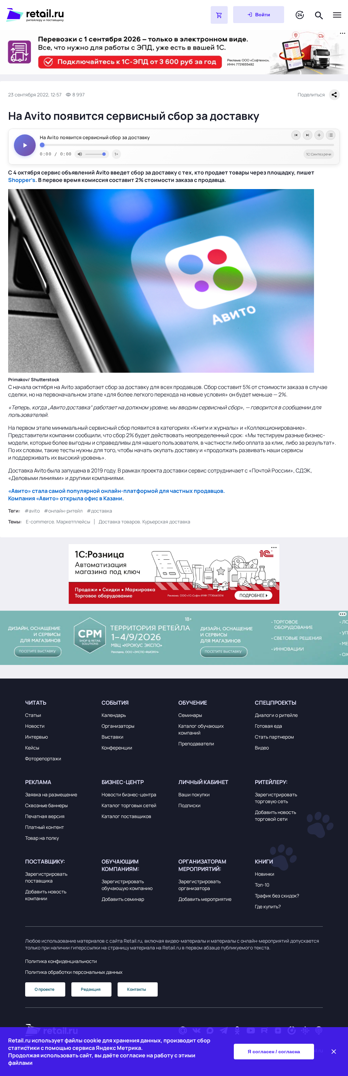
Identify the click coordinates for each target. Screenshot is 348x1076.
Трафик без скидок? (277, 895)
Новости (35, 726)
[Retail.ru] (91, 15)
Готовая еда (268, 726)
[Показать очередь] (330, 135)
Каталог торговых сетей (129, 805)
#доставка (99, 510)
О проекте (44, 989)
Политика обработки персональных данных (73, 972)
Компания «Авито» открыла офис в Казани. (66, 498)
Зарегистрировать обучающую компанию (127, 884)
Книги (264, 861)
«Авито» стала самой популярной (54, 491)
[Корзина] (219, 15)
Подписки (189, 805)
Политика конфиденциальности (61, 961)
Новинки (264, 874)
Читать (35, 702)
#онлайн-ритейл (63, 510)
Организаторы (118, 726)
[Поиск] (319, 15)
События (115, 702)
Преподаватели (196, 743)
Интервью (36, 737)
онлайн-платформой (129, 491)
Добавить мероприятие (204, 899)
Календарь (114, 715)
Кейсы (32, 747)
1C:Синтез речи (318, 154)
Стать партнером (274, 737)
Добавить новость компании (45, 895)
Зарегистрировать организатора (199, 884)
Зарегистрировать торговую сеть (276, 797)
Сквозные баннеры (46, 805)
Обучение (192, 702)
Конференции (117, 747)
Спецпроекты (275, 702)
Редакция (91, 989)
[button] (59, 702)
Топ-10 (262, 885)
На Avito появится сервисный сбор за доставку (95, 137)
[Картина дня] (299, 15)
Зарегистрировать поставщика (46, 877)
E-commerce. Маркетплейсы (58, 521)
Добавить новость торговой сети (275, 815)
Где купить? (268, 906)
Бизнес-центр (123, 782)
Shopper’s (21, 180)
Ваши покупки (194, 794)
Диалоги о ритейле (276, 715)
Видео (262, 747)
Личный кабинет (203, 782)
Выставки (112, 737)
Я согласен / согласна (274, 1051)
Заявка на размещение (51, 794)
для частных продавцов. (191, 491)
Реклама (38, 782)
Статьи (33, 715)
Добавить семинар (123, 899)
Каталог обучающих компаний (201, 729)
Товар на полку (42, 838)
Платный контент (44, 827)
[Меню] (337, 14)
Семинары (190, 715)
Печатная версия (45, 816)
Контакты (136, 989)
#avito (32, 510)
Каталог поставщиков (126, 816)
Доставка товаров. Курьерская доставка (144, 521)
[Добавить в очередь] (319, 135)
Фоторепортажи (43, 758)
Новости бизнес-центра (129, 794)
